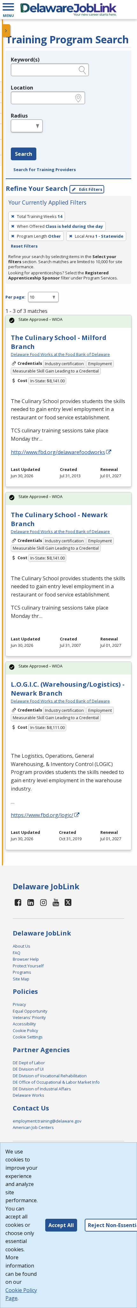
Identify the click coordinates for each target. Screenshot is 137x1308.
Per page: (15, 297)
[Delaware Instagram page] (43, 902)
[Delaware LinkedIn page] (30, 902)
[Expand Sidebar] (6, 30)
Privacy (19, 1004)
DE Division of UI (28, 1069)
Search (23, 153)
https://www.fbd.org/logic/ (42, 815)
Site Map (21, 979)
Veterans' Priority (29, 1017)
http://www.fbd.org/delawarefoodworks (58, 452)
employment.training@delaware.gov (47, 1121)
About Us (21, 946)
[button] (8, 9)
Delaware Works (28, 1095)
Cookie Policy (25, 1030)
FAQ (16, 953)
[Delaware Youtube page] (56, 902)
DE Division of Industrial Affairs (42, 1089)
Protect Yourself (28, 966)
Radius (19, 115)
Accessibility (24, 1024)
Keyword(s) (25, 59)
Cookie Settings (28, 1037)
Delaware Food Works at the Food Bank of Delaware (60, 354)
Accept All (61, 1225)
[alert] (68, 321)
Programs (22, 972)
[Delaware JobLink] (68, 9)
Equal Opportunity (30, 1011)
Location (22, 87)
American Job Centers (33, 1127)
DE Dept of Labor (29, 1063)
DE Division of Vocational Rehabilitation (50, 1076)
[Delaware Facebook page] (18, 902)
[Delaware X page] (68, 902)
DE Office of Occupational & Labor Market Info (56, 1082)
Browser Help (26, 959)
